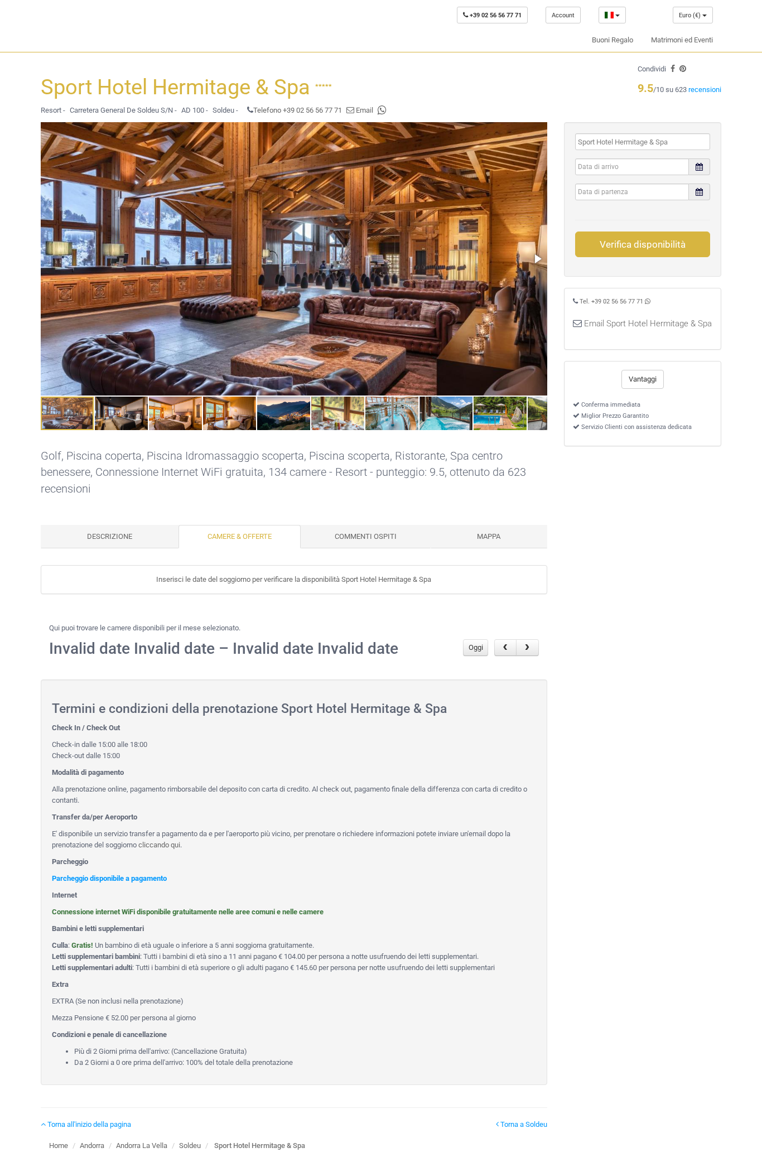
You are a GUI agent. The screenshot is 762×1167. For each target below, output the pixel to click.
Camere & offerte (240, 536)
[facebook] (673, 69)
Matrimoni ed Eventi (682, 40)
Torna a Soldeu (523, 1124)
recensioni (704, 89)
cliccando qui (159, 845)
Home (58, 1145)
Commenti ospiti (366, 536)
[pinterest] (682, 69)
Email (363, 110)
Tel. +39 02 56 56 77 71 (611, 301)
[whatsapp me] (647, 301)
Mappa (488, 536)
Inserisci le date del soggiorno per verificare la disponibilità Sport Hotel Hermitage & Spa (293, 579)
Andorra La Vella (141, 1145)
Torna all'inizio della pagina (88, 1124)
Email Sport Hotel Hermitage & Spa (648, 324)
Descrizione (109, 536)
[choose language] (612, 15)
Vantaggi (643, 379)
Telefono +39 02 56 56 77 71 (297, 110)
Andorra (92, 1145)
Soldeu (190, 1145)
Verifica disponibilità (643, 244)
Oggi (476, 647)
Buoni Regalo (612, 40)
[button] (537, 259)
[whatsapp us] (382, 110)
